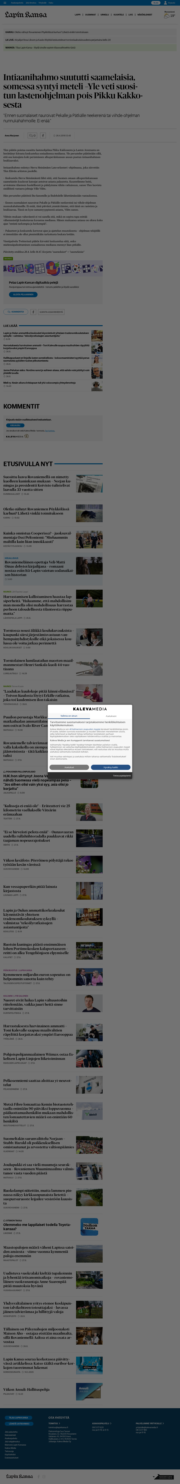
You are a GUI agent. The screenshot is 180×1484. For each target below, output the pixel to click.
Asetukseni (111, 716)
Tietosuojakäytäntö (122, 776)
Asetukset (69, 767)
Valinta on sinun (69, 715)
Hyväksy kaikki (111, 767)
